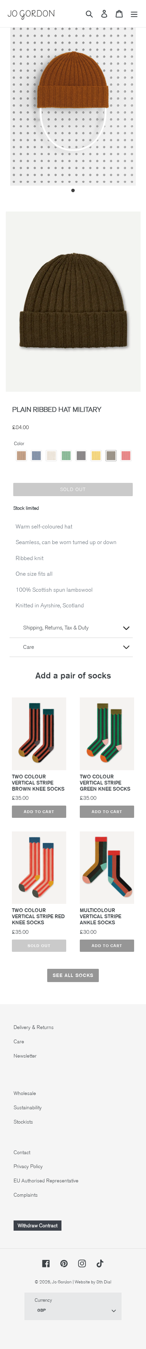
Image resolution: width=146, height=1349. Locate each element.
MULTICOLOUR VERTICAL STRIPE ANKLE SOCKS (100, 916)
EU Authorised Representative (46, 1181)
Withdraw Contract (37, 1225)
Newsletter (25, 1056)
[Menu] (134, 13)
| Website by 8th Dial (92, 1282)
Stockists (23, 1122)
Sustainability (28, 1108)
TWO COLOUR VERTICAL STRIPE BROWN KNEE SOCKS (38, 783)
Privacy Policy (28, 1166)
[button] (21, 455)
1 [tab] (73, 190)
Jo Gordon (62, 1282)
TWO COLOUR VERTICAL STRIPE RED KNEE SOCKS (38, 916)
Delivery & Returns (34, 1027)
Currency (43, 1300)
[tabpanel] (73, 102)
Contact (22, 1152)
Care (19, 1042)
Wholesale (25, 1093)
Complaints (26, 1195)
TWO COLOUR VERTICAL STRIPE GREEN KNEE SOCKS (105, 783)
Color (19, 443)
